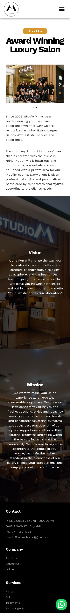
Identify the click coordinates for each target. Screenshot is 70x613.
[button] (61, 9)
